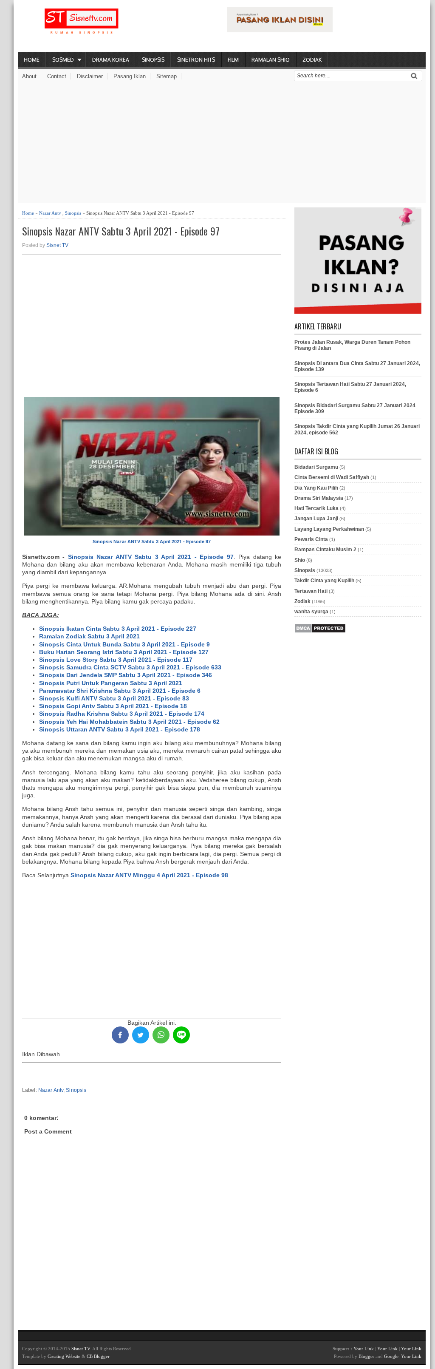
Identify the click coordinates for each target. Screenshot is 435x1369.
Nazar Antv (50, 212)
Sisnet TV (57, 245)
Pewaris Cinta (311, 539)
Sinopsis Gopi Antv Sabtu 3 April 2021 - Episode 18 (113, 706)
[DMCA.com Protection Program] (320, 632)
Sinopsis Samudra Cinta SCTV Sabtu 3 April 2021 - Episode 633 (130, 667)
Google (391, 1356)
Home (32, 60)
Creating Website (64, 1356)
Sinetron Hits (196, 60)
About (29, 76)
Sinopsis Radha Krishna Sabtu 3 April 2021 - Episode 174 (121, 713)
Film (233, 60)
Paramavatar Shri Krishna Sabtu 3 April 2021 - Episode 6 (120, 690)
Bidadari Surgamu (316, 467)
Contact (56, 76)
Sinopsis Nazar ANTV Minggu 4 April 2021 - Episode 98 (149, 875)
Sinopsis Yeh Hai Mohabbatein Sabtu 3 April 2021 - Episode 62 (129, 721)
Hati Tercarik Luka (316, 508)
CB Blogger (98, 1356)
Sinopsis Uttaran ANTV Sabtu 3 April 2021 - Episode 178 (119, 729)
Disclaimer (90, 76)
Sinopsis (153, 60)
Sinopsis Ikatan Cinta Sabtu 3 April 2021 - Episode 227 (117, 628)
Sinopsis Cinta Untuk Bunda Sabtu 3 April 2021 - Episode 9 (124, 644)
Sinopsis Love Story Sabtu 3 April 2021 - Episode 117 (115, 659)
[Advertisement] (222, 143)
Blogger (366, 1356)
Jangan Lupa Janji (316, 519)
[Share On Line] (181, 1034)
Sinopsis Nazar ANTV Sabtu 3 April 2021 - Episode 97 (121, 231)
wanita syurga (311, 612)
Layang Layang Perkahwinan (329, 529)
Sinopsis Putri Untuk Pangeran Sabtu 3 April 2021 (110, 683)
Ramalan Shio (270, 60)
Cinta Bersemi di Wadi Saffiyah (331, 477)
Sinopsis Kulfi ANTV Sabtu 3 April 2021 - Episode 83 (114, 698)
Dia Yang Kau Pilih (316, 488)
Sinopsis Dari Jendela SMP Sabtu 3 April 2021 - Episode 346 (125, 675)
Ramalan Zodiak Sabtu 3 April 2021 (89, 636)
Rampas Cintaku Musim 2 (325, 550)
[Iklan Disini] (280, 30)
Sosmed (63, 60)
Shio (299, 560)
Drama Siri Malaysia (318, 498)
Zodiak (312, 60)
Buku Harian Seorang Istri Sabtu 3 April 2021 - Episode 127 (124, 652)
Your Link (363, 1348)
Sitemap (166, 76)
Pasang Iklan (129, 76)
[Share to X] (140, 1034)
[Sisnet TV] (81, 28)
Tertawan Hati (311, 591)
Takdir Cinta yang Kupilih (324, 581)
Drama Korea (110, 60)
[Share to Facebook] (120, 1034)
